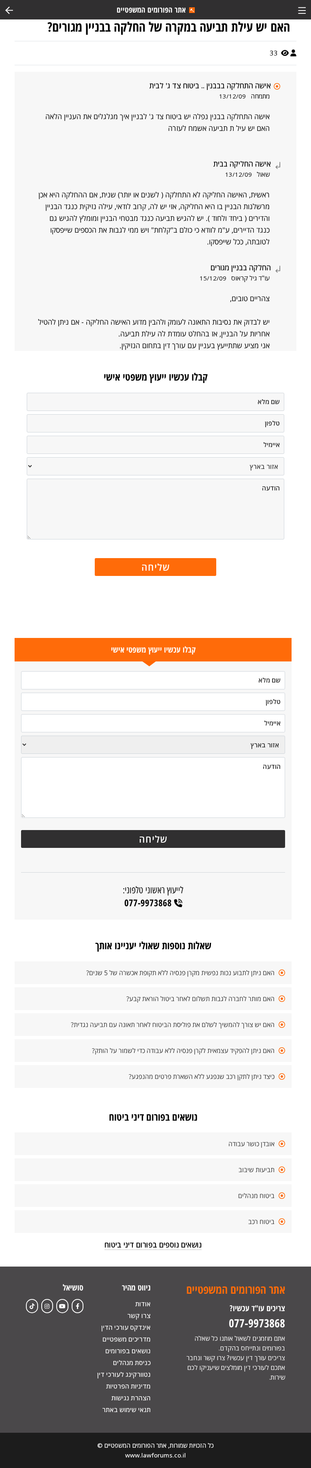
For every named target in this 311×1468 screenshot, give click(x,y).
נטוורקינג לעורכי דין (124, 1374)
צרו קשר (139, 1315)
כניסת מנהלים (132, 1362)
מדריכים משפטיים (126, 1339)
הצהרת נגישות (131, 1397)
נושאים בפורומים (128, 1350)
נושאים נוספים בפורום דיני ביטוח (153, 1245)
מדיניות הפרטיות (128, 1386)
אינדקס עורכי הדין (126, 1327)
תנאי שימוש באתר (126, 1409)
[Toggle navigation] (302, 9)
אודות (143, 1303)
